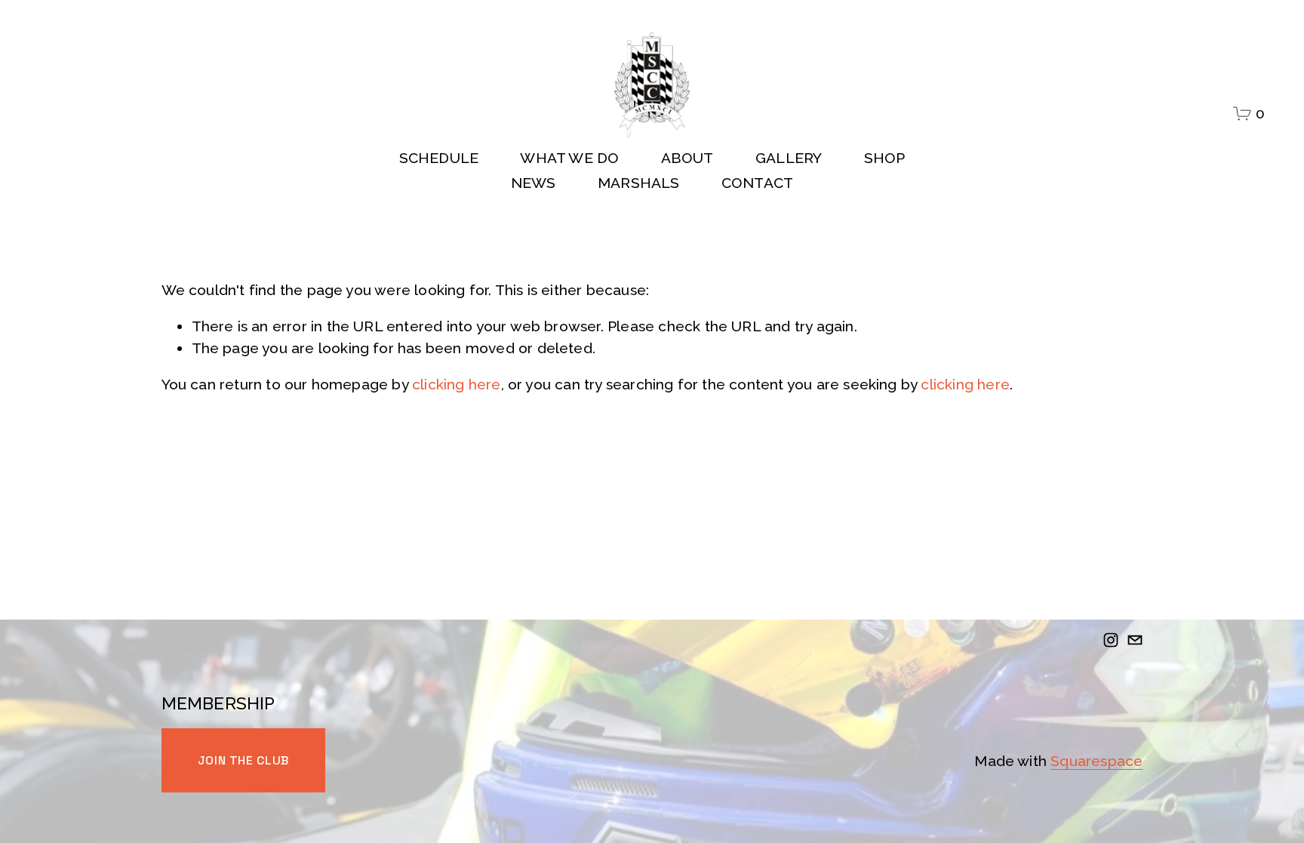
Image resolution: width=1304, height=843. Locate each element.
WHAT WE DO (569, 157)
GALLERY (788, 157)
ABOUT (687, 157)
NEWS (533, 182)
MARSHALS (639, 182)
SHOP (885, 157)
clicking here (456, 384)
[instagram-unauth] (1110, 640)
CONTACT (757, 182)
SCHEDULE (439, 157)
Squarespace (1096, 760)
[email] (1135, 640)
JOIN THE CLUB (243, 760)
